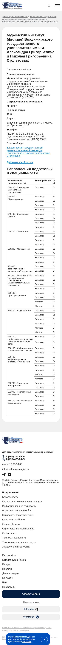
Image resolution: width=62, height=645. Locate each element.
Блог (5, 582)
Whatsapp (28, 617)
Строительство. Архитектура (18, 528)
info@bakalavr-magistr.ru (15, 469)
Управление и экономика (16, 546)
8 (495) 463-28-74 (15, 459)
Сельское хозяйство (13, 519)
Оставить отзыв (31, 594)
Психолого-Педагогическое (17, 515)
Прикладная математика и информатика (37, 21)
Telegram (29, 609)
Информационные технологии (19, 506)
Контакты (7, 578)
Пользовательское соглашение (15, 630)
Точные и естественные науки (19, 542)
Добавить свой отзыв (20, 162)
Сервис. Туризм (11, 524)
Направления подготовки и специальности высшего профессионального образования (29, 19)
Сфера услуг (9, 533)
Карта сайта (9, 555)
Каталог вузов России (14, 560)
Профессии (8, 587)
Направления (10, 492)
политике (26, 641)
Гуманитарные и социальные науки (22, 501)
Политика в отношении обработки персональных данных (26, 628)
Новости (7, 569)
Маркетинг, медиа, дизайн (16, 510)
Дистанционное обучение (15, 16)
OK (44, 640)
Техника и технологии (14, 537)
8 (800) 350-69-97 (15, 456)
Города (6, 564)
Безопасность (10, 497)
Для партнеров (10, 573)
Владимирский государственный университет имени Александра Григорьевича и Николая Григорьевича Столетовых (28, 151)
